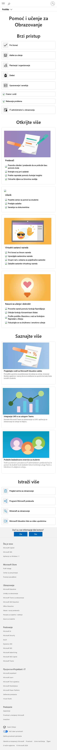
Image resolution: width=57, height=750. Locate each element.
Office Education (8, 606)
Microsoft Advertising (10, 652)
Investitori (6, 719)
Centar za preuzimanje (10, 573)
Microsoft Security (9, 635)
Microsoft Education (9, 589)
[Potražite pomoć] (9, 3)
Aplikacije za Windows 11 (11, 556)
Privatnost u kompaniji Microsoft (13, 715)
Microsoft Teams (8, 661)
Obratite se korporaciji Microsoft (13, 741)
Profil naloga (7, 568)
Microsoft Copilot (8, 548)
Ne (35, 534)
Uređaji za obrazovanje (10, 593)
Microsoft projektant (9, 673)
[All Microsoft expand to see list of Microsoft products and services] (3, 3)
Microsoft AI (7, 631)
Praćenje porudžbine (9, 577)
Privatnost (29, 741)
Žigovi (49, 741)
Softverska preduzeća (10, 694)
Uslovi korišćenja (39, 741)
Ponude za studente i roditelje (13, 615)
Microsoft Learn (8, 677)
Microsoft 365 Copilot (10, 657)
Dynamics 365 (7, 644)
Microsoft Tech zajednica (11, 682)
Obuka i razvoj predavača (11, 610)
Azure (5, 640)
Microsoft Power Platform (11, 690)
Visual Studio (7, 699)
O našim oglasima (9, 745)
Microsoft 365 (7, 552)
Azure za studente (9, 619)
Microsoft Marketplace (10, 686)
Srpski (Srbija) (11, 727)
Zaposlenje (6, 711)
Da (20, 534)
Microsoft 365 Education (11, 602)
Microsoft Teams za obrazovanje (13, 598)
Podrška (6, 9)
